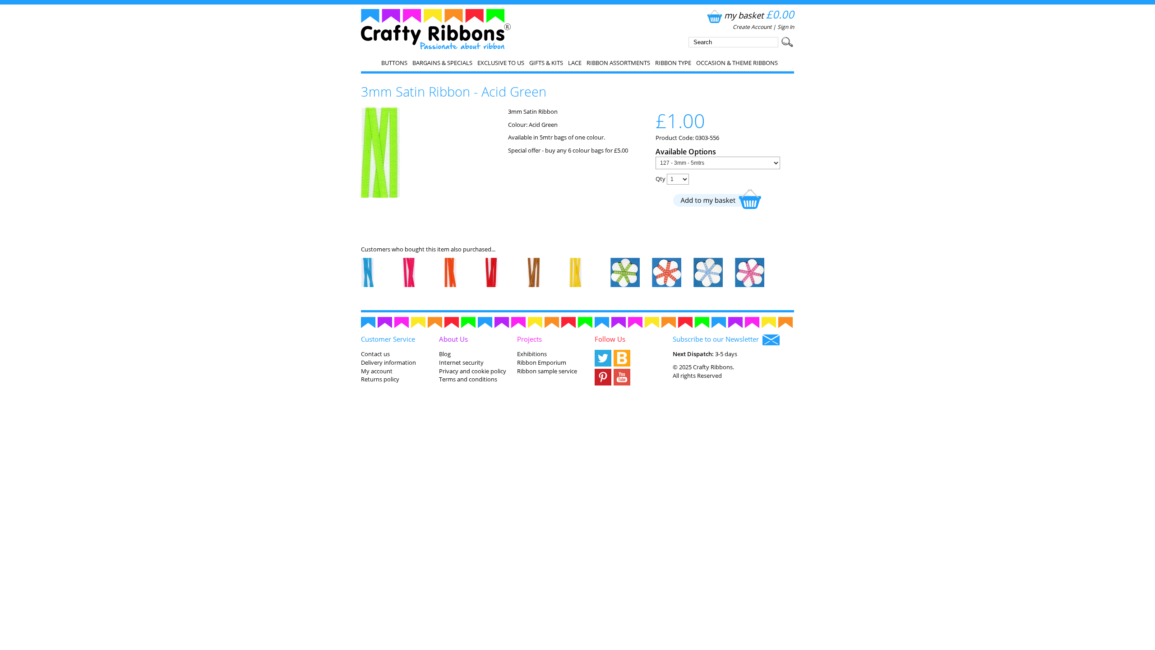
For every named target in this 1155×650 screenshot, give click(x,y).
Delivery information (388, 362)
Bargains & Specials (442, 63)
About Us (453, 339)
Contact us (375, 354)
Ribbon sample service (547, 371)
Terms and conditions (468, 379)
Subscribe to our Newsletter (717, 339)
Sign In (785, 27)
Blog (445, 354)
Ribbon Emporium (541, 362)
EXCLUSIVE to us (500, 63)
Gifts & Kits (546, 63)
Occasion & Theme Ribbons (737, 63)
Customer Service (388, 339)
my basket (759, 15)
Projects (529, 339)
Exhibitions (532, 354)
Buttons (394, 63)
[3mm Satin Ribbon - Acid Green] (380, 195)
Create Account (752, 27)
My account (377, 371)
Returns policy (380, 379)
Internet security (461, 362)
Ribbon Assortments (618, 63)
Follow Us (610, 339)
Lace (575, 63)
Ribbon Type (673, 63)
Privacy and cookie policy (472, 371)
